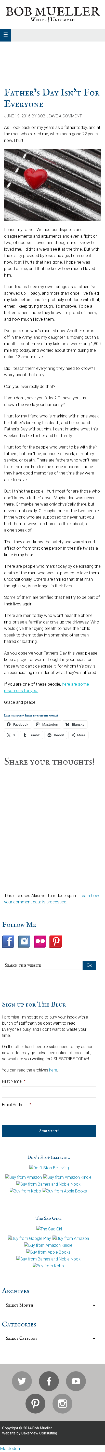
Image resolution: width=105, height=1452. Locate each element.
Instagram (62, 1404)
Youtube (76, 1381)
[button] (5, 35)
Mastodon (10, 1448)
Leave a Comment (64, 116)
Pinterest (35, 1404)
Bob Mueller (53, 12)
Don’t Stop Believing (48, 1158)
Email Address (16, 1104)
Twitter (22, 1381)
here (53, 1070)
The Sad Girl (48, 1219)
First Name (13, 1081)
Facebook (49, 1381)
